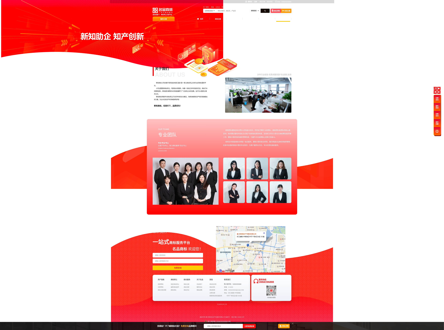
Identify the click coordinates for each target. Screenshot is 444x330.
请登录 (250, 2)
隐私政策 (199, 290)
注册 (255, 2)
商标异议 (186, 290)
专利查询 (267, 19)
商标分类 (262, 2)
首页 (201, 19)
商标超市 (234, 19)
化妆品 (218, 7)
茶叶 (223, 7)
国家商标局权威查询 (216, 296)
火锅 (232, 7)
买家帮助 (160, 287)
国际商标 (173, 290)
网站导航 (270, 2)
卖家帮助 (160, 284)
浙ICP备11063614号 (237, 317)
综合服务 (251, 19)
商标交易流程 (162, 290)
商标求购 (277, 11)
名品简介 (199, 284)
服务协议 (199, 287)
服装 (212, 7)
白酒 (227, 7)
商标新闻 (212, 290)
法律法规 (212, 293)
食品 (236, 7)
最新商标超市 (175, 287)
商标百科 (212, 287)
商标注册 (218, 19)
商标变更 (186, 287)
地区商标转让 (175, 284)
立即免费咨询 (249, 326)
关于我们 (283, 18)
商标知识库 (213, 284)
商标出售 (287, 11)
